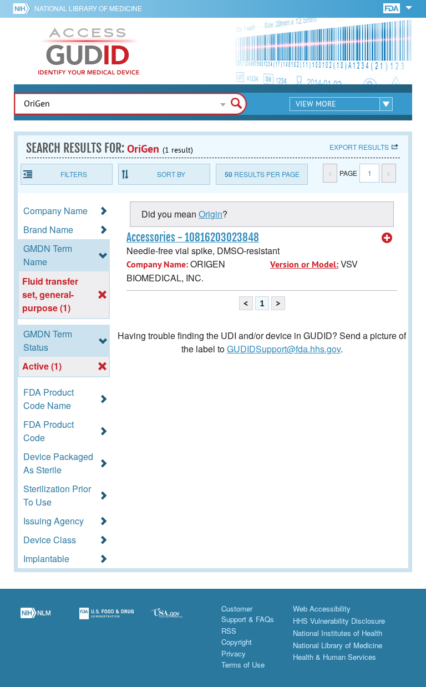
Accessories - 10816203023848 (192, 237)
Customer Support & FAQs (247, 614)
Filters (73, 174)
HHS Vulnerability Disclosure (339, 620)
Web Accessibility (322, 608)
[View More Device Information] (387, 238)
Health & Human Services (334, 656)
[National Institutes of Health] (23, 8)
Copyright (236, 642)
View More (316, 104)
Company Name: (157, 264)
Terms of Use (243, 664)
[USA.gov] (177, 620)
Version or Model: (304, 264)
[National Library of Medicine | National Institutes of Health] (35, 620)
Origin (210, 214)
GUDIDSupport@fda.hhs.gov (284, 348)
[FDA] (392, 7)
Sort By (171, 174)
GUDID (88, 51)
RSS (228, 630)
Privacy (233, 653)
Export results (359, 146)
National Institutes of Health (337, 633)
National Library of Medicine (88, 8)
